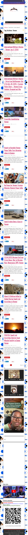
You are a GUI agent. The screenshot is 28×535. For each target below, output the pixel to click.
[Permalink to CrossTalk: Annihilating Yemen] (14, 116)
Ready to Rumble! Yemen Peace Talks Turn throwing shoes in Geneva (12, 150)
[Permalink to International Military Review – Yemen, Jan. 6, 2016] (14, 44)
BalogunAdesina (7, 91)
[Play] (6, 379)
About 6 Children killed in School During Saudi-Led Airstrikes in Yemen (12, 299)
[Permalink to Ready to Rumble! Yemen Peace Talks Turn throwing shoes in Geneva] (14, 136)
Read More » (7, 58)
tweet (6, 60)
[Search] (23, 1)
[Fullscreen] (22, 379)
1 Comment (13, 155)
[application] (14, 375)
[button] (14, 375)
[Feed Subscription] (23, 30)
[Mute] (20, 379)
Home (7, 27)
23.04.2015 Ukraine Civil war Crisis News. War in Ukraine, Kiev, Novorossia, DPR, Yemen (14, 260)
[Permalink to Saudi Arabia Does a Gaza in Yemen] (14, 219)
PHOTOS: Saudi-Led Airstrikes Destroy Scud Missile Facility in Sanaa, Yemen (12, 339)
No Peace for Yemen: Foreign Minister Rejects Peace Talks (13, 186)
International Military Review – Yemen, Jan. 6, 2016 (13, 48)
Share (7, 102)
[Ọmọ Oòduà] (14, 10)
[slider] (13, 379)
